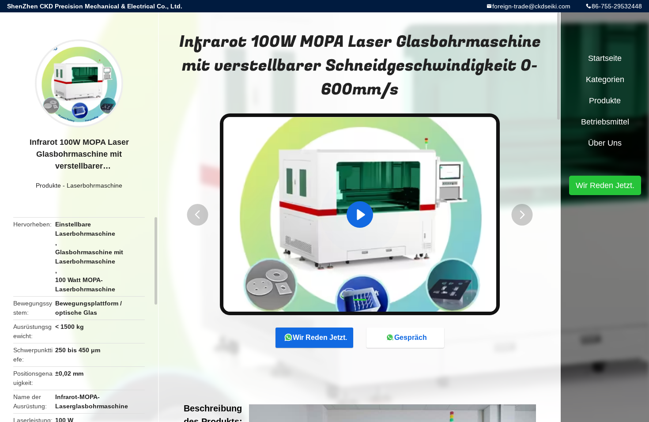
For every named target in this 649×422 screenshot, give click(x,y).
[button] (197, 215)
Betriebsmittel (605, 121)
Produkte (48, 185)
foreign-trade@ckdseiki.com (531, 6)
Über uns (605, 143)
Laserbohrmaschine (94, 185)
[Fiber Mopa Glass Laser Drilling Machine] (359, 214)
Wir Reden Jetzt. (320, 337)
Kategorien (605, 79)
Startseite (605, 58)
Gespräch (410, 337)
